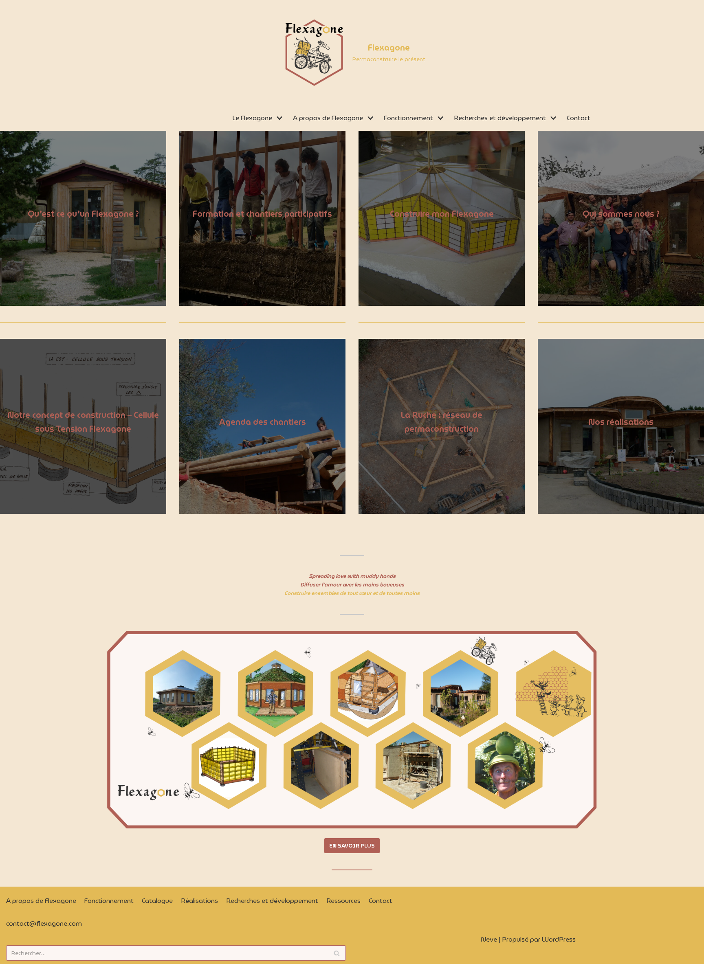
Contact (578, 118)
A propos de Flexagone (41, 901)
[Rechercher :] (176, 953)
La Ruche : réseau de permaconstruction (441, 421)
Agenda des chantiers (262, 421)
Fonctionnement (109, 901)
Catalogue (157, 901)
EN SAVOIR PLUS (352, 845)
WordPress (559, 939)
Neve (489, 939)
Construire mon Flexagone (442, 213)
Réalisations (199, 901)
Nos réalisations (621, 421)
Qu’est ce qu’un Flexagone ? (83, 213)
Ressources (343, 901)
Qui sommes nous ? (621, 213)
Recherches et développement (272, 901)
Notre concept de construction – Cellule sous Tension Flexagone (83, 421)
